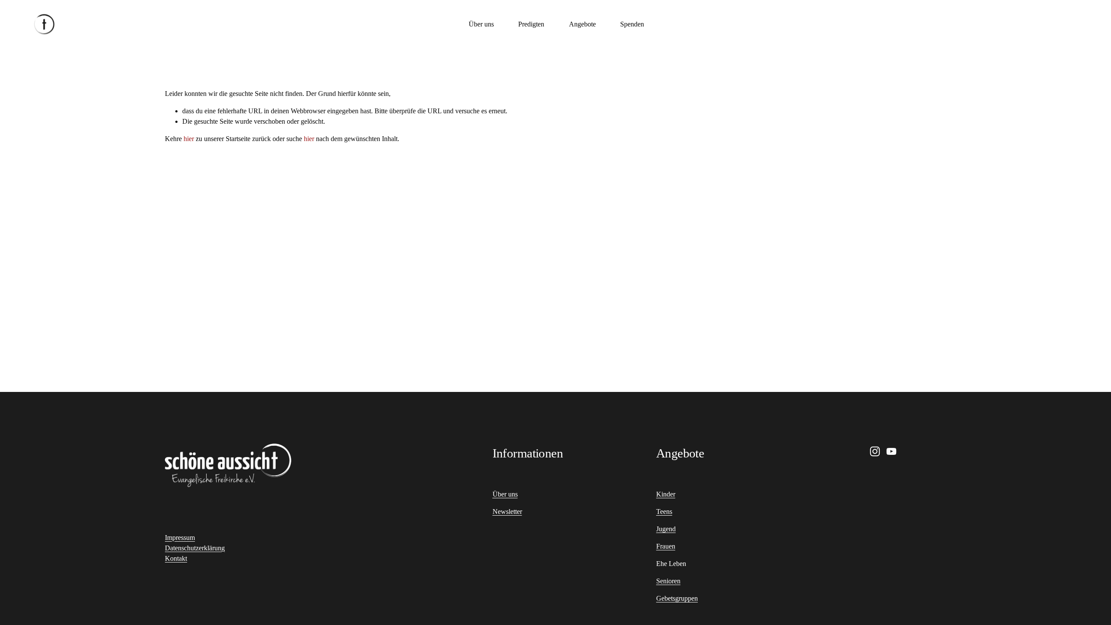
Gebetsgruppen (677, 598)
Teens (664, 511)
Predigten (531, 24)
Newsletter (507, 511)
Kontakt (176, 558)
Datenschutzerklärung (195, 548)
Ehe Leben (671, 563)
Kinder (665, 494)
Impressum (180, 537)
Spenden (632, 24)
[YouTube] (891, 451)
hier (189, 138)
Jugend (666, 529)
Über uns (481, 24)
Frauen (665, 546)
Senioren (668, 581)
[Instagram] (875, 451)
